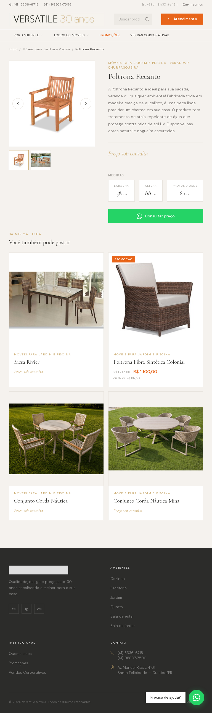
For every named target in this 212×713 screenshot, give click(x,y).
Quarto (116, 607)
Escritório (118, 588)
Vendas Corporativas (149, 35)
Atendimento (185, 19)
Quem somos (193, 4)
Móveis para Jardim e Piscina (47, 49)
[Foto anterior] (17, 103)
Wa (39, 609)
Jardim (116, 597)
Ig (26, 609)
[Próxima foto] (85, 103)
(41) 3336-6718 (26, 4)
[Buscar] (146, 19)
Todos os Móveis (69, 35)
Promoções (109, 35)
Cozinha (117, 578)
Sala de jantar (122, 625)
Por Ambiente (26, 35)
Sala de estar (122, 616)
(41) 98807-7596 (58, 4)
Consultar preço (160, 216)
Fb (14, 609)
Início (13, 49)
